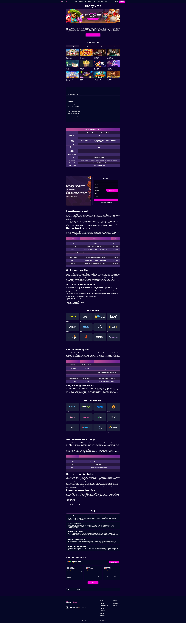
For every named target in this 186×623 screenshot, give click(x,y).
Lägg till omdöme (114, 562)
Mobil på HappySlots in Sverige (74, 111)
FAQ (68, 118)
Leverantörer (70, 101)
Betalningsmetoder (71, 108)
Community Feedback (72, 120)
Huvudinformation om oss (73, 94)
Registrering (70, 96)
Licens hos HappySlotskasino (73, 113)
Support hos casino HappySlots (74, 116)
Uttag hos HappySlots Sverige (73, 106)
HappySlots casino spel (72, 99)
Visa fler (93, 582)
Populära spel (70, 91)
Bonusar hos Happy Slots (73, 104)
